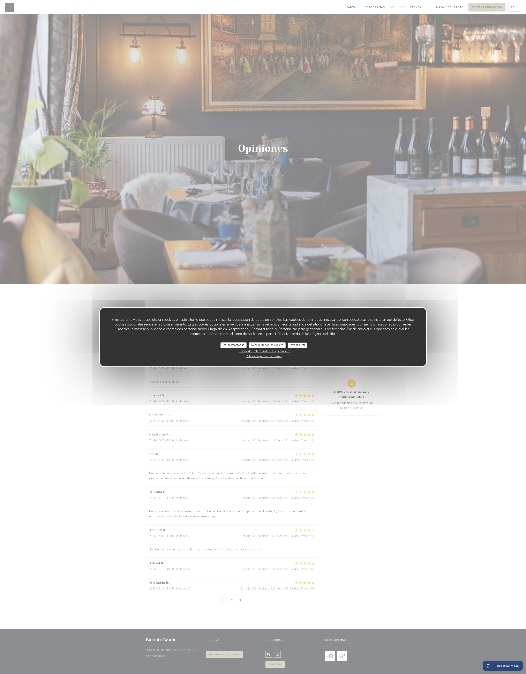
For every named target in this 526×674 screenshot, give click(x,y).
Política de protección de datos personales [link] (264, 351)
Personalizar (297, 345)
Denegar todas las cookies (267, 345)
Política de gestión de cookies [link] (264, 356)
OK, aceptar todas (233, 345)
